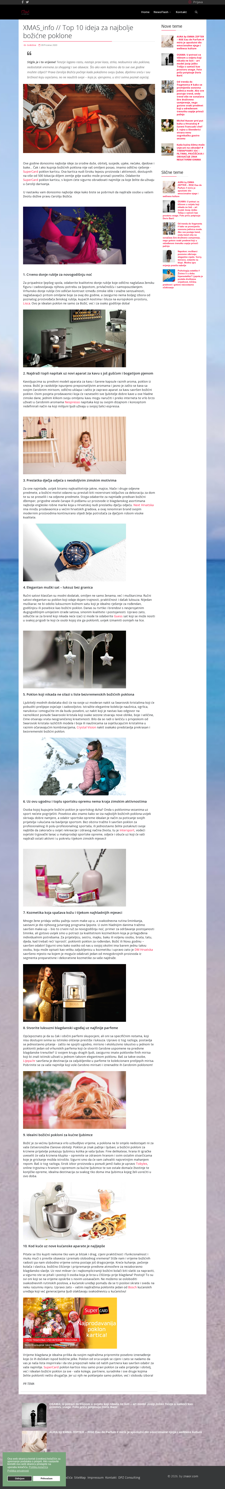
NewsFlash (161, 12)
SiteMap (80, 1477)
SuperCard (31, 171)
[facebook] (23, 2)
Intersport (127, 830)
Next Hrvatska (143, 505)
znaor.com (190, 1476)
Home (145, 12)
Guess (118, 616)
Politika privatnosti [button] (18, 1470)
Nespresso (73, 402)
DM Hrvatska (144, 950)
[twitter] (27, 2)
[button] (195, 2)
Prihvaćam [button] (46, 1478)
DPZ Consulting (129, 1477)
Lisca (26, 303)
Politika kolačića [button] (38, 1467)
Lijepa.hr (29, 1061)
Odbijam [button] (19, 1478)
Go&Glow (31, 45)
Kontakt (181, 12)
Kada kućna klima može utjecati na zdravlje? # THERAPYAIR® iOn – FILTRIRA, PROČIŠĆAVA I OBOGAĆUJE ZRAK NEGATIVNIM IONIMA (191, 152)
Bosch (133, 1287)
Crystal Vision (86, 727)
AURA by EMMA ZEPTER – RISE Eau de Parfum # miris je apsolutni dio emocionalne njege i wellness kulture (190, 42)
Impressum (95, 1477)
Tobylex (141, 1164)
